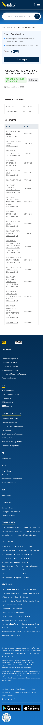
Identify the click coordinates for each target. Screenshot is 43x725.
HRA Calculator (33, 547)
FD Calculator (6, 574)
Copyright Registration (9, 508)
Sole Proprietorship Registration (12, 434)
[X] (5, 699)
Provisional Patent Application (12, 479)
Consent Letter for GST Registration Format (17, 616)
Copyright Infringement (10, 516)
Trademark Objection (9, 363)
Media (12, 689)
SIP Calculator (22, 551)
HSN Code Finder (8, 391)
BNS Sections (6, 495)
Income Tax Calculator (22, 558)
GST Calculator (7, 547)
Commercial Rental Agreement (13, 612)
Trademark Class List (9, 378)
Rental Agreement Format (11, 589)
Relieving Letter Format (31, 601)
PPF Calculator (7, 558)
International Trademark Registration (14, 374)
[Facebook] (2, 699)
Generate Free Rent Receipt (12, 609)
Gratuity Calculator (8, 551)
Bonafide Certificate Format (11, 632)
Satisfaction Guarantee (22, 692)
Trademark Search (8, 355)
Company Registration (9, 423)
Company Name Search (10, 419)
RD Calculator (6, 570)
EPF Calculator (7, 555)
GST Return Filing (8, 398)
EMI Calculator (7, 578)
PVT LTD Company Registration (12, 426)
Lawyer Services (7, 535)
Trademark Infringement (10, 366)
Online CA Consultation (31, 527)
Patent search (7, 27)
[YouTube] (8, 699)
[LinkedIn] (11, 699)
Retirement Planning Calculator (27, 566)
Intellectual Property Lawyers (26, 535)
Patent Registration (8, 475)
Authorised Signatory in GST (11, 636)
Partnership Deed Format (10, 624)
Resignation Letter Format (11, 628)
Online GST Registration (10, 394)
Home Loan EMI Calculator (23, 574)
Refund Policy (34, 651)
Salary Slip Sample (21, 597)
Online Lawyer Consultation (11, 527)
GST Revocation (7, 406)
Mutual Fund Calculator (22, 570)
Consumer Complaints (32, 531)
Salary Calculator (8, 566)
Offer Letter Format (29, 628)
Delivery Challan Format (31, 632)
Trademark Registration (10, 359)
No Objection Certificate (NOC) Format (15, 620)
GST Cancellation (8, 402)
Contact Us (31, 689)
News (4, 695)
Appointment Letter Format (11, 601)
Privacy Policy (21, 651)
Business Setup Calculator (23, 555)
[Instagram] (14, 699)
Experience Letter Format (31, 624)
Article (34, 692)
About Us (5, 689)
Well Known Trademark (10, 370)
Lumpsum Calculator (21, 578)
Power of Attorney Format (31, 593)
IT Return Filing (7, 458)
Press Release (21, 689)
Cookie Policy (12, 651)
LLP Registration (7, 430)
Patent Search (7, 471)
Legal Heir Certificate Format (12, 605)
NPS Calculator (35, 551)
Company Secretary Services (12, 531)
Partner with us (7, 692)
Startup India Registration (10, 446)
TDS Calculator (20, 547)
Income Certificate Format (11, 593)
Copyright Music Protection (11, 512)
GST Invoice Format (29, 589)
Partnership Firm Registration (12, 442)
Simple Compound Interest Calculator (15, 562)
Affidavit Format (7, 597)
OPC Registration (8, 438)
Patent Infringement (9, 483)
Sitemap (10, 695)
